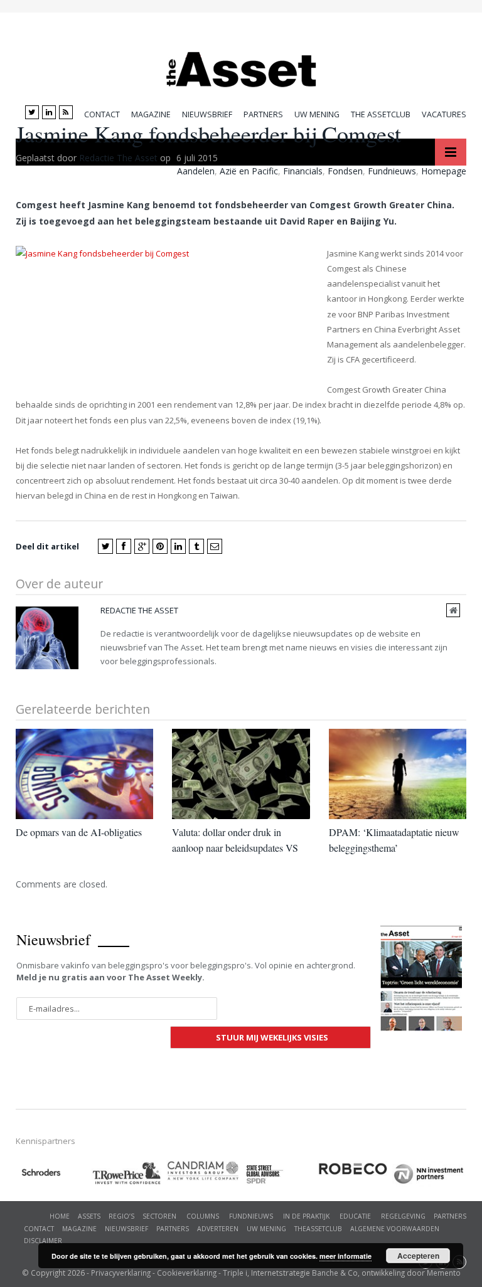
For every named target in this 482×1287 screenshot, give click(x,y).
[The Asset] (241, 66)
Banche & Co (335, 1273)
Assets (89, 1216)
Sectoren (159, 1216)
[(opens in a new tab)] (204, 1170)
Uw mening (317, 114)
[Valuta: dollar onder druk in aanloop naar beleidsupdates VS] (240, 773)
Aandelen (196, 171)
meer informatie (345, 1256)
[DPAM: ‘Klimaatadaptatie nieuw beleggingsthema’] (397, 773)
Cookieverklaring (187, 1273)
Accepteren (418, 1255)
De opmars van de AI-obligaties (79, 832)
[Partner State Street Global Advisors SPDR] (279, 1174)
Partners (263, 114)
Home (60, 1216)
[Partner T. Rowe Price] (128, 1172)
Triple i (235, 1273)
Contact (102, 114)
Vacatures (444, 114)
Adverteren (217, 1228)
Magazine (151, 114)
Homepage (443, 171)
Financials (303, 171)
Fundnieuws (392, 171)
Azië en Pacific (249, 171)
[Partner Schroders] (53, 1174)
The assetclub (380, 114)
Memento (444, 1273)
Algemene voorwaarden (394, 1228)
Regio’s (121, 1216)
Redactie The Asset (118, 158)
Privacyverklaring (121, 1273)
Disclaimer (43, 1240)
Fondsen (345, 171)
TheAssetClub (318, 1228)
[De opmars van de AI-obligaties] (84, 773)
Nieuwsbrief (207, 114)
